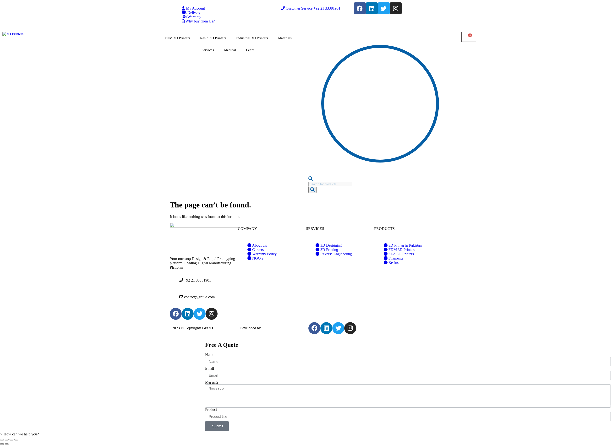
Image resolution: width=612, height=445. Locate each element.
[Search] (312, 190)
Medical (230, 50)
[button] (19, 434)
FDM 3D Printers (177, 38)
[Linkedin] (372, 8)
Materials (285, 38)
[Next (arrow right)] (7, 444)
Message (211, 382)
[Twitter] (384, 8)
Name (209, 355)
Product (211, 409)
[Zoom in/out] (16, 439)
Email (209, 368)
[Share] (7, 439)
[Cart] (468, 37)
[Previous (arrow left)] (2, 444)
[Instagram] (396, 8)
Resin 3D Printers (213, 38)
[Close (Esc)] (2, 439)
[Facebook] (360, 8)
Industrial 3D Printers (252, 38)
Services (208, 50)
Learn (250, 50)
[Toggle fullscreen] (11, 439)
